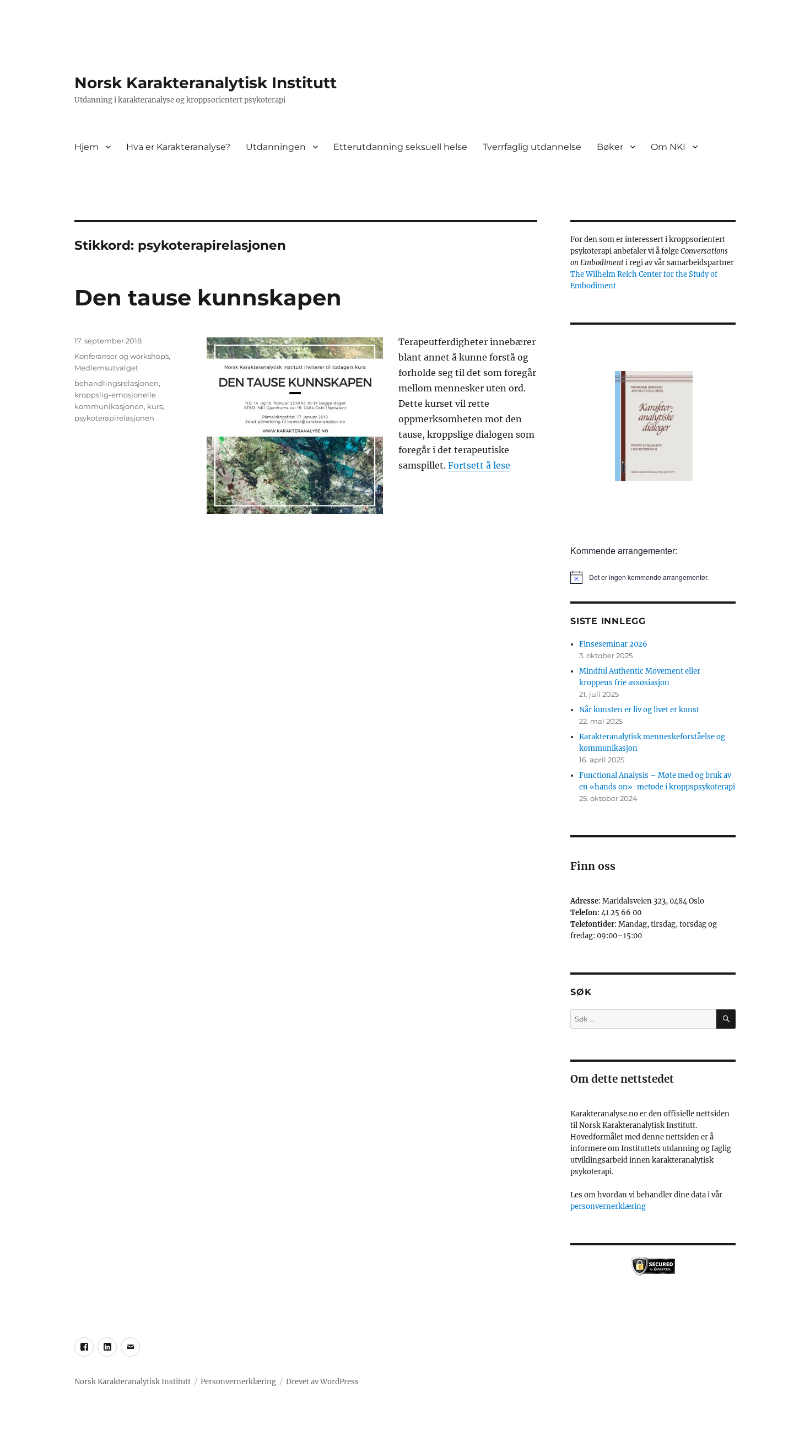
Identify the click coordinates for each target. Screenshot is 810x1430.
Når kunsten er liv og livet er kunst (639, 709)
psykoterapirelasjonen (114, 417)
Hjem (86, 147)
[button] (653, 430)
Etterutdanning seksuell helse (400, 147)
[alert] (653, 577)
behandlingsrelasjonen (116, 383)
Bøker (610, 147)
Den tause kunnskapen (208, 297)
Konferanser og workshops (121, 356)
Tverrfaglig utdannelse (532, 147)
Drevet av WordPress (322, 1381)
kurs (155, 406)
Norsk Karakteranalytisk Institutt (205, 82)
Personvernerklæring (238, 1381)
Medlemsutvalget (106, 367)
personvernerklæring (608, 1206)
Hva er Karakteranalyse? (178, 147)
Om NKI (668, 147)
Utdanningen (276, 147)
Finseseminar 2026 (613, 644)
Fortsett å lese (479, 465)
